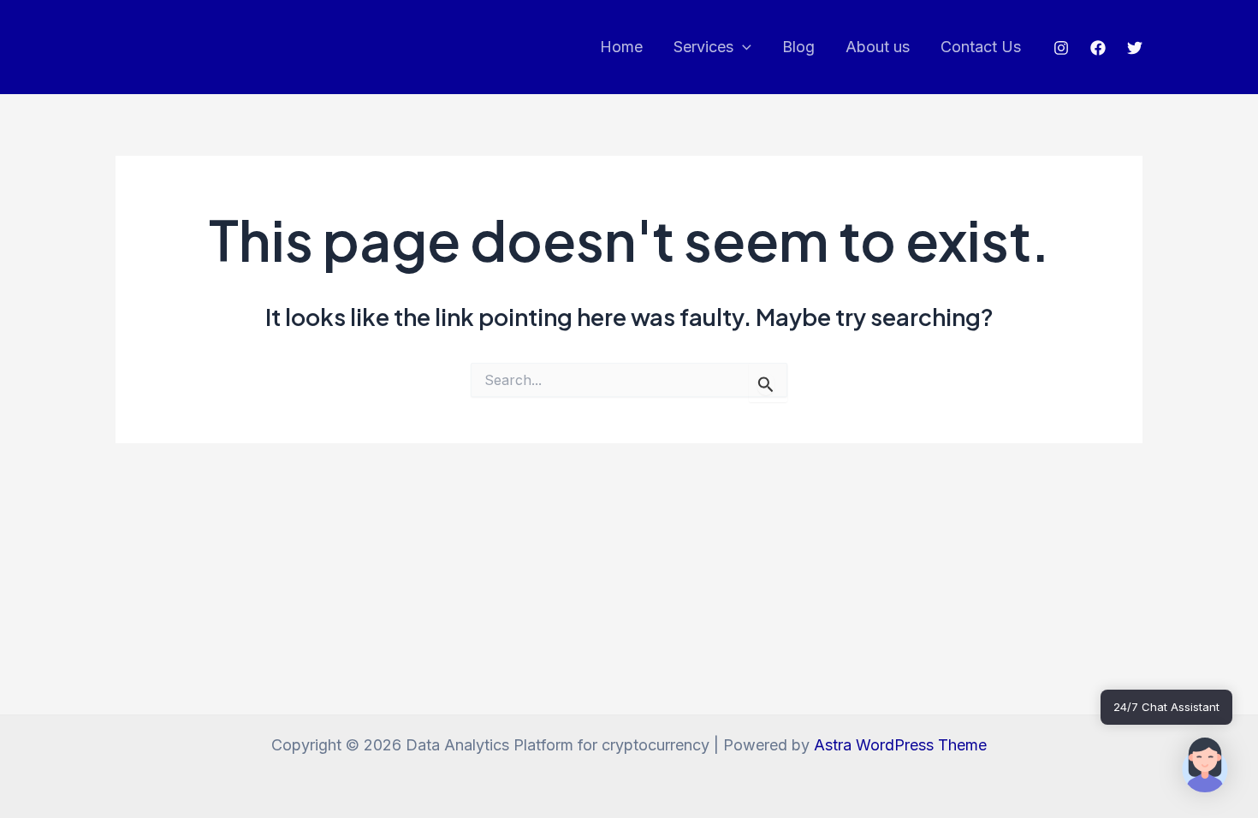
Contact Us (981, 47)
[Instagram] (1061, 48)
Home (621, 47)
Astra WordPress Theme (900, 745)
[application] (742, 47)
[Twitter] (1134, 48)
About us (878, 47)
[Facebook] (1098, 48)
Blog (798, 47)
